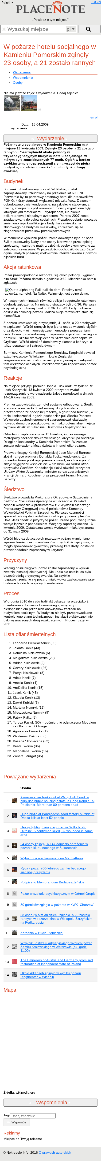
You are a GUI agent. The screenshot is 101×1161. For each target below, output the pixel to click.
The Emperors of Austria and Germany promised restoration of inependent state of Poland (56, 962)
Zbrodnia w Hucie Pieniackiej (41, 933)
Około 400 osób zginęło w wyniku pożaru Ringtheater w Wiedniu (50, 975)
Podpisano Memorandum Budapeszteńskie (52, 882)
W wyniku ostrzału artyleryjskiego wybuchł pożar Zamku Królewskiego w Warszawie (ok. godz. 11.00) (56, 946)
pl (96, 117)
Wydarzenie (22, 72)
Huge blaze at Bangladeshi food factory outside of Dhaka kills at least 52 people (57, 816)
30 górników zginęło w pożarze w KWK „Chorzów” (57, 905)
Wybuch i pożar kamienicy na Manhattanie (51, 858)
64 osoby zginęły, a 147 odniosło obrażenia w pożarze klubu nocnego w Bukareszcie (54, 846)
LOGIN (96, 2)
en (92, 117)
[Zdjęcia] (41, 110)
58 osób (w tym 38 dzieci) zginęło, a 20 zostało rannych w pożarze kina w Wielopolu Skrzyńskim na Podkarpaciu (56, 918)
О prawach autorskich (55, 1152)
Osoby (18, 82)
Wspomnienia (23, 77)
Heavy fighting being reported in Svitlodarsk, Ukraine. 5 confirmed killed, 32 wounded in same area (56, 831)
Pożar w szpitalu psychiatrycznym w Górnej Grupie (58, 893)
